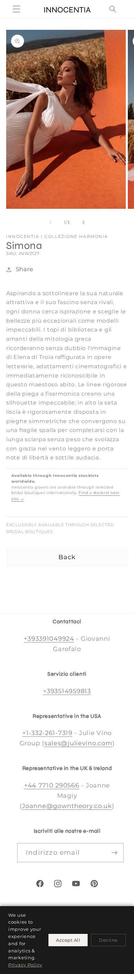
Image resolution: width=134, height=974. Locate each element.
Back (67, 557)
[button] (17, 9)
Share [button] (24, 269)
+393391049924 (49, 638)
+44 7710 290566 (51, 785)
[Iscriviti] (114, 852)
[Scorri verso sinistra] (50, 222)
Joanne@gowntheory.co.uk (67, 806)
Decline (108, 940)
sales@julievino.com (78, 743)
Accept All (68, 940)
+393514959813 (67, 691)
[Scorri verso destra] (83, 222)
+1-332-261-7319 (47, 733)
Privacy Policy (25, 964)
